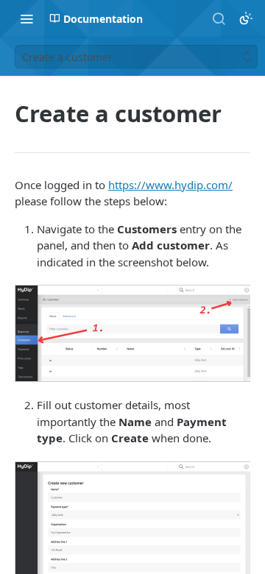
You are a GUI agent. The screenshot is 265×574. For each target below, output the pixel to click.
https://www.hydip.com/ (170, 184)
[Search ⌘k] (218, 18)
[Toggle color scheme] (246, 18)
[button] (132, 333)
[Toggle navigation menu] (26, 18)
